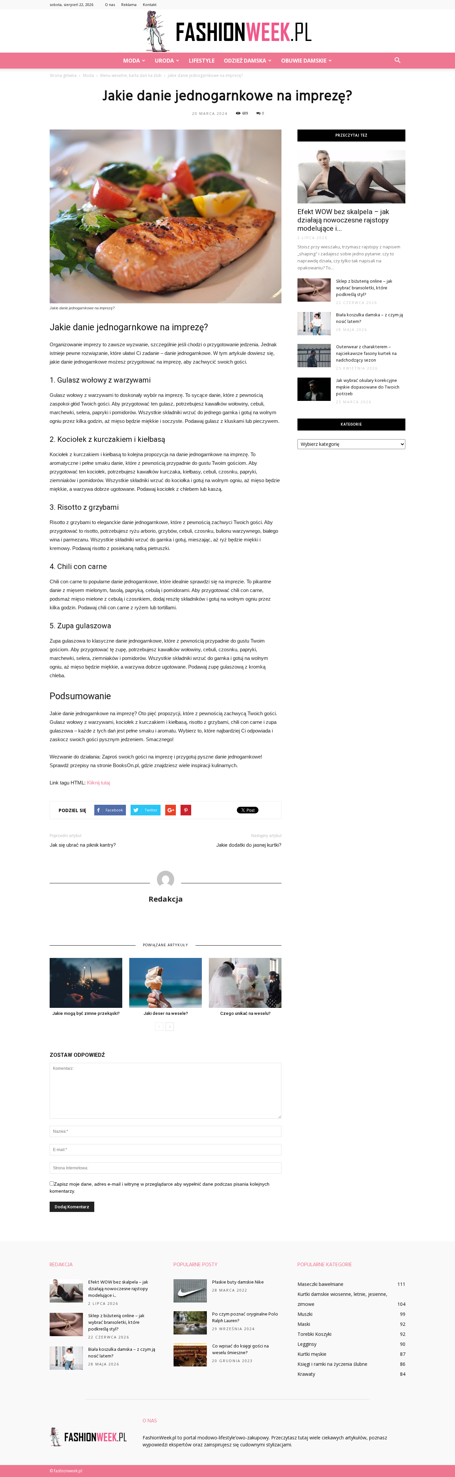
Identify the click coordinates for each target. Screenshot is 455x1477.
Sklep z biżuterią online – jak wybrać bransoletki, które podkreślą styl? (364, 288)
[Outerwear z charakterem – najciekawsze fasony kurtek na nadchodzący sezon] (314, 355)
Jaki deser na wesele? (166, 1013)
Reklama (129, 4)
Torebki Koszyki (314, 1334)
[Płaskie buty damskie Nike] (190, 1291)
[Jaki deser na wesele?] (165, 983)
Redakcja (166, 899)
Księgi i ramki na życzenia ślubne (332, 1364)
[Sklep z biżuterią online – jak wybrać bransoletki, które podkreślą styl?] (314, 290)
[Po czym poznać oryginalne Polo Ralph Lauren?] (190, 1322)
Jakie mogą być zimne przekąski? (86, 1013)
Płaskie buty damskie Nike (238, 1282)
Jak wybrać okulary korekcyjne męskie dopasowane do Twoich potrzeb (367, 387)
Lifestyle (202, 60)
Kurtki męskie (311, 1354)
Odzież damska (245, 60)
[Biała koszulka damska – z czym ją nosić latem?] (314, 323)
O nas (110, 4)
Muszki (304, 1314)
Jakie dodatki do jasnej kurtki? (248, 845)
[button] (397, 61)
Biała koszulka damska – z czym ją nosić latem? (369, 318)
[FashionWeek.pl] (227, 31)
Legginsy (306, 1344)
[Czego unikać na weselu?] (245, 983)
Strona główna (63, 75)
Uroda (164, 60)
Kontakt (150, 4)
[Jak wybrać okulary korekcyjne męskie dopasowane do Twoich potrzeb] (314, 389)
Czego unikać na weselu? (245, 1013)
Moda (131, 60)
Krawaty (306, 1374)
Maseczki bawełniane (320, 1284)
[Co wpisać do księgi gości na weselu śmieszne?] (190, 1354)
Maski (303, 1324)
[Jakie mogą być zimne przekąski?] (86, 983)
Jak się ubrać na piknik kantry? (83, 845)
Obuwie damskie (303, 60)
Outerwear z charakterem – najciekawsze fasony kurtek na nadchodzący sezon (366, 353)
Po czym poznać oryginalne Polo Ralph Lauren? (245, 1318)
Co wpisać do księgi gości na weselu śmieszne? (240, 1349)
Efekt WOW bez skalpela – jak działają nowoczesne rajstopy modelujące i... (343, 220)
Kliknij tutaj (98, 782)
